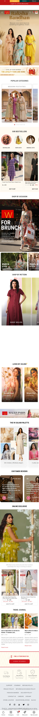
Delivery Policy (26, 692)
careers (21, 696)
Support (9, 685)
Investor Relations (23, 700)
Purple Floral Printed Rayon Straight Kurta (11, 182)
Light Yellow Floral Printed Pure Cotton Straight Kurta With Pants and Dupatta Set (10, 597)
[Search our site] (30, 12)
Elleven (34, 1)
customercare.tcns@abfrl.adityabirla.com (20, 708)
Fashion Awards (13, 692)
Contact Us (12, 696)
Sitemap (28, 696)
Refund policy (27, 685)
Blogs (33, 700)
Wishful (24, 1)
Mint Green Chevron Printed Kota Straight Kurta (28, 597)
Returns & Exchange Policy (25, 689)
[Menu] (2, 12)
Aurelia (15, 1)
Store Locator (8, 700)
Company (17, 685)
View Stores (19, 661)
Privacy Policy (9, 689)
